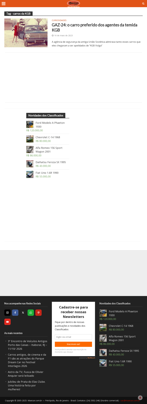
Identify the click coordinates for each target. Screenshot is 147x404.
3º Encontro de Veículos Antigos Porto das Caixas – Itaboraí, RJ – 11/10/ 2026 (27, 344)
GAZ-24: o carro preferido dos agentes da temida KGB (94, 27)
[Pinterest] (38, 312)
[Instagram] (7, 312)
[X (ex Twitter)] (23, 312)
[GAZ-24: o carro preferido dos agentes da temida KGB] (26, 32)
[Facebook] (15, 312)
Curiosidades (59, 20)
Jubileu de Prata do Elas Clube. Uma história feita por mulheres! (26, 385)
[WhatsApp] (31, 312)
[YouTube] (7, 322)
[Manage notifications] (140, 397)
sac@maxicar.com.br (130, 400)
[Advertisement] (73, 77)
